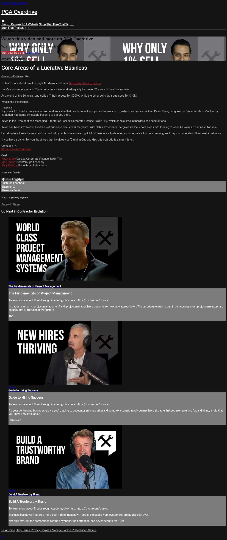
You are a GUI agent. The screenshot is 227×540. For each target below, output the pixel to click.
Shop (42, 24)
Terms (26, 530)
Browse (16, 24)
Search (6, 24)
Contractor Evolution (12, 76)
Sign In (24, 27)
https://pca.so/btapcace (16, 149)
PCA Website (29, 24)
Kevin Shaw (8, 158)
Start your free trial (13, 52)
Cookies (46, 530)
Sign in (69, 24)
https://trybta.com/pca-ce (85, 83)
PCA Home (8, 530)
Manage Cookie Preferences (70, 530)
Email (20, 179)
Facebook (7, 179)
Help (19, 530)
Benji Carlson (9, 165)
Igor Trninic (8, 162)
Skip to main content (14, 3)
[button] (3, 21)
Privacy (36, 530)
